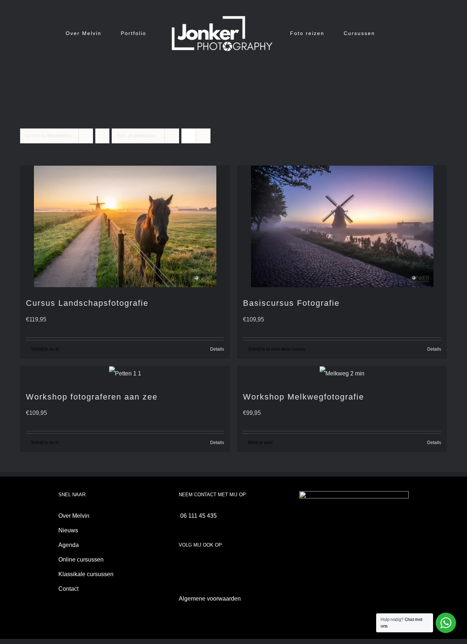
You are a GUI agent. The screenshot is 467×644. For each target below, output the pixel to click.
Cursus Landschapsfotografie (87, 303)
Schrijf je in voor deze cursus (276, 349)
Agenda (68, 545)
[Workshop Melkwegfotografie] (342, 373)
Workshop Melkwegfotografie (303, 396)
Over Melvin (73, 516)
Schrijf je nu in (45, 349)
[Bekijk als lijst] (203, 136)
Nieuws (68, 530)
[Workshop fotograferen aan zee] (124, 373)
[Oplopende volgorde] (102, 135)
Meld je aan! (260, 442)
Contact (68, 589)
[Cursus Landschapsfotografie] (124, 226)
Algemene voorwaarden (210, 598)
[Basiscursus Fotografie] (342, 226)
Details (217, 349)
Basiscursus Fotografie (291, 303)
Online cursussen (81, 559)
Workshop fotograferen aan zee (92, 396)
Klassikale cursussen (85, 574)
